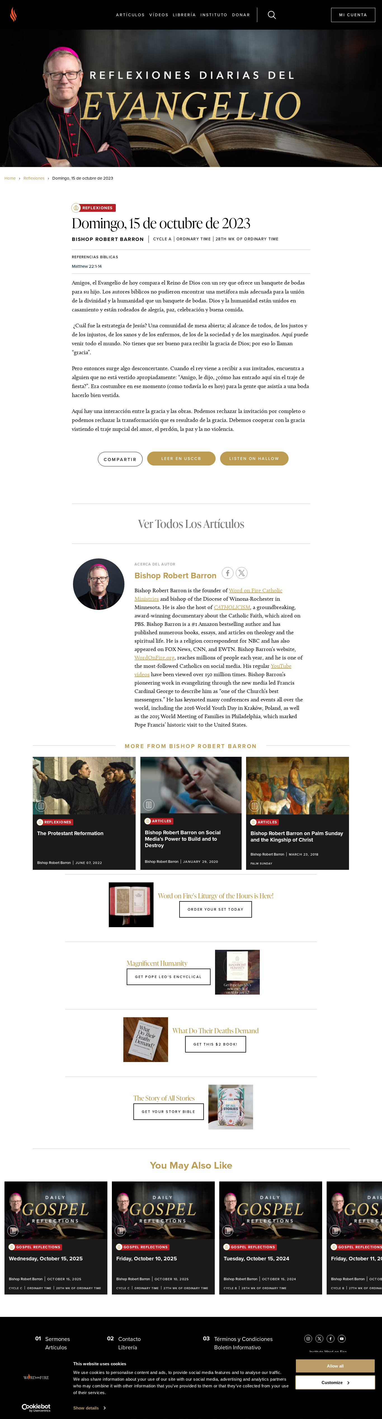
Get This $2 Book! (216, 1044)
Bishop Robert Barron (108, 239)
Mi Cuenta (353, 15)
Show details (86, 1408)
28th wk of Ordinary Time (247, 239)
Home (10, 178)
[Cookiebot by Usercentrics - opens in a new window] (36, 1408)
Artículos (130, 15)
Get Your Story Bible (168, 1111)
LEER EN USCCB (181, 458)
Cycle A (162, 239)
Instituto (214, 15)
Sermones (57, 1339)
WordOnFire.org (155, 657)
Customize (332, 1382)
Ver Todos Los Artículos (191, 523)
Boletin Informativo (237, 1347)
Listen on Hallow (254, 458)
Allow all (335, 1366)
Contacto (129, 1339)
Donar (241, 15)
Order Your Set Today (216, 909)
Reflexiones (33, 178)
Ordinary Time (193, 239)
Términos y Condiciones (243, 1339)
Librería (184, 15)
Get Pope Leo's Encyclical (168, 976)
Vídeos (158, 15)
